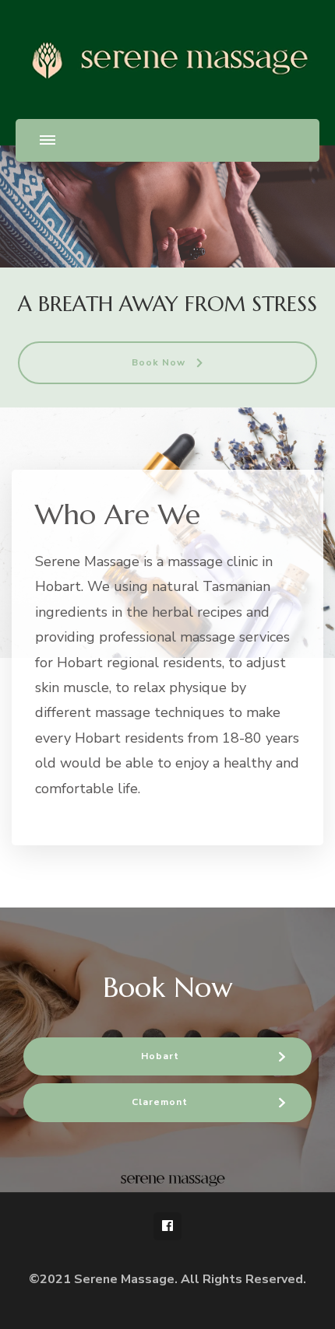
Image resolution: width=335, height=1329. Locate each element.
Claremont (160, 1102)
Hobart (160, 1056)
